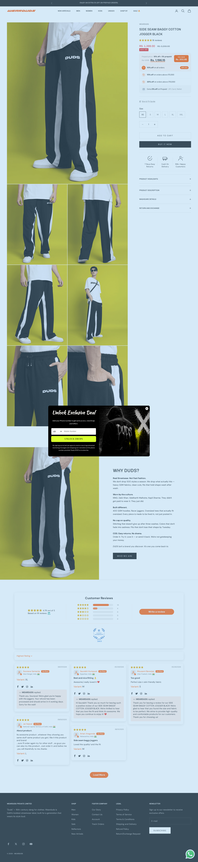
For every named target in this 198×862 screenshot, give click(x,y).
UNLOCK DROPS (74, 439)
